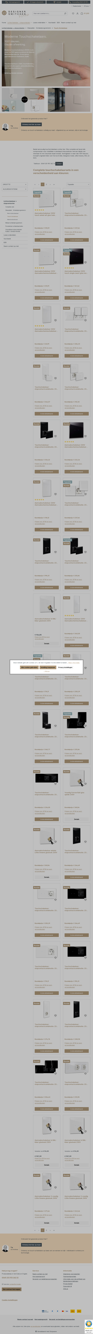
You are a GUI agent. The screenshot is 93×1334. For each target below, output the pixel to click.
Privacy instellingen (65, 667)
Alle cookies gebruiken (29, 667)
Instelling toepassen (48, 667)
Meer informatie (73, 663)
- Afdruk (46, 671)
